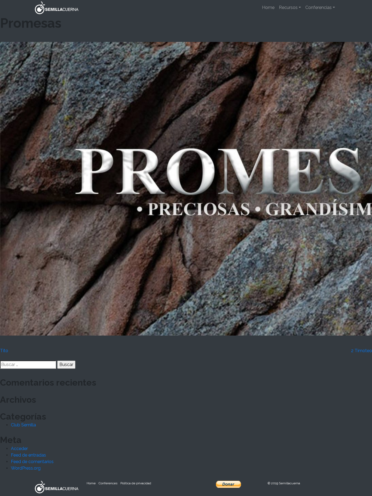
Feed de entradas (28, 455)
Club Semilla (23, 424)
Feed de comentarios (32, 461)
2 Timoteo (361, 350)
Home (268, 7)
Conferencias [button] (318, 7)
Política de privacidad (135, 483)
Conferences (108, 483)
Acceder (19, 448)
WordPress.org (26, 468)
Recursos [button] (288, 7)
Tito (4, 350)
